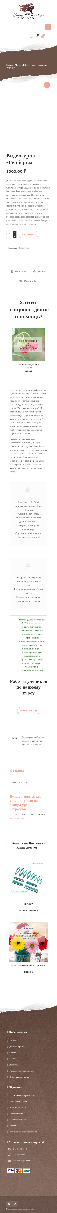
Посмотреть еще (28, 710)
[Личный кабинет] (31, 36)
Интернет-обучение (18, 1101)
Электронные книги (18, 1107)
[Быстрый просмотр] (35, 371)
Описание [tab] (20, 271)
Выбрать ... (25, 910)
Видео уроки (30, 65)
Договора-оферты (35, 623)
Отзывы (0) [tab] (30, 281)
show (47, 85)
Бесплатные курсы (18, 1119)
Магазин (19, 65)
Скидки (13, 1058)
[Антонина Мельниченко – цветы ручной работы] (28, 11)
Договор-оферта (17, 1046)
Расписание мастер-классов (22, 1095)
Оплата (13, 1052)
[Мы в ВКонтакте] (15, 1204)
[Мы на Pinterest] (9, 1204)
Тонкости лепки (16, 1113)
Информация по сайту (19, 1077)
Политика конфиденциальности (23, 1132)
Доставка (14, 1065)
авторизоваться (17, 818)
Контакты (14, 1040)
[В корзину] (42, 36)
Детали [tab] (41, 271)
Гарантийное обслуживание (22, 1071)
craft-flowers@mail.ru (21, 1160)
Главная (9, 65)
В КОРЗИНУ (28, 234)
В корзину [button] (25, 371)
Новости (13, 1125)
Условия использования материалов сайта (20, 1209)
